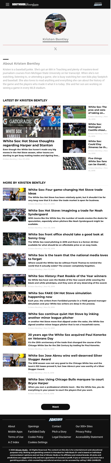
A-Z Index (13, 442)
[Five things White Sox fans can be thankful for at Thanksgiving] (85, 164)
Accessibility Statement (89, 436)
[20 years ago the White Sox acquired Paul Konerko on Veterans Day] (55, 341)
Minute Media (21, 450)
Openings (33, 426)
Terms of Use (15, 436)
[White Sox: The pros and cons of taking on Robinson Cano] (85, 113)
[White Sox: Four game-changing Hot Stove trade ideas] (55, 196)
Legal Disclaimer (61, 436)
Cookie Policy (35, 436)
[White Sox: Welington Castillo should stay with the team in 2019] (85, 130)
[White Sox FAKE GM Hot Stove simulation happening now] (55, 300)
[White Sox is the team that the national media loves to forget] (55, 262)
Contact (56, 426)
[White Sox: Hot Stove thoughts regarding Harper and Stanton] (32, 133)
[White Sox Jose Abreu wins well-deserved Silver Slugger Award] (55, 364)
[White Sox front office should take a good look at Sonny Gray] (55, 241)
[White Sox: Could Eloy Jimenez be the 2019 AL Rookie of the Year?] (85, 147)
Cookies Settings (37, 442)
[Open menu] (7, 4)
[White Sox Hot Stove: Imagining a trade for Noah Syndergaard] (55, 219)
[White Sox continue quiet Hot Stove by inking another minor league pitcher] (55, 320)
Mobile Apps (15, 431)
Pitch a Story (59, 431)
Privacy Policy (83, 431)
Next (55, 406)
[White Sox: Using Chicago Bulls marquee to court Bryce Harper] (55, 386)
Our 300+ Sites (84, 426)
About (11, 426)
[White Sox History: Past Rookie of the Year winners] (55, 281)
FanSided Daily (36, 431)
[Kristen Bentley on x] (55, 48)
